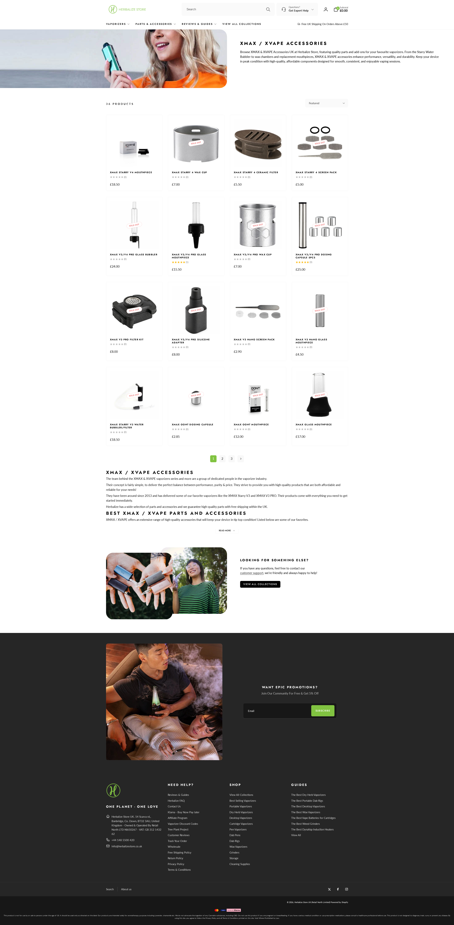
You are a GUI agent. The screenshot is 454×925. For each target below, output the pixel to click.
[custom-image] (113, 797)
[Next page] (240, 458)
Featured (314, 103)
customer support (251, 573)
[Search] (268, 9)
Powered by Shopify (339, 902)
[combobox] (228, 9)
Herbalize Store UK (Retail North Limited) (312, 902)
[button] (341, 9)
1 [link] (213, 458)
